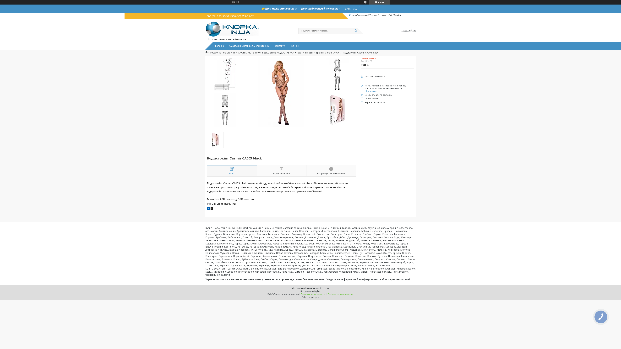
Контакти (279, 46)
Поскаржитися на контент (313, 294)
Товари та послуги (220, 52)
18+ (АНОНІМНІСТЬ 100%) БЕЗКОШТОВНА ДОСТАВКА (263, 52)
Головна (219, 46)
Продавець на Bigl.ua (310, 291)
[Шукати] (356, 31)
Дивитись (351, 8)
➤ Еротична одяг (304, 52)
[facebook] (208, 208)
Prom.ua (327, 288)
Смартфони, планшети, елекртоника (249, 46)
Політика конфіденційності (341, 294)
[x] (212, 208)
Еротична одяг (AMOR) (328, 52)
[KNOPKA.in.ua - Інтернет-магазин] (232, 29)
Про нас (294, 46)
